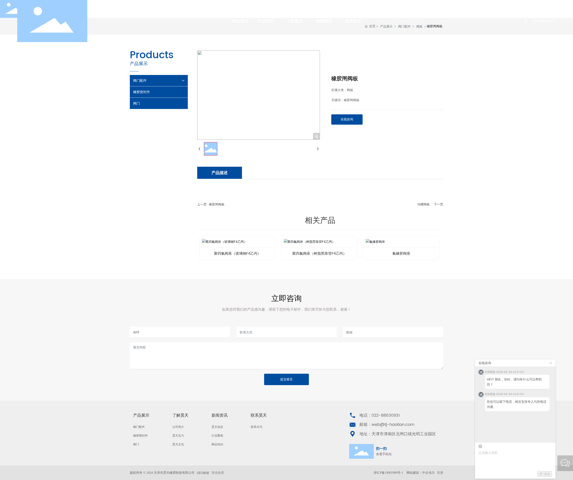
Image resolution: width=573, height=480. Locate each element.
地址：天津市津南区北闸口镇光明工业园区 (397, 434)
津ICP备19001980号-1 (388, 472)
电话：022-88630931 (379, 415)
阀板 (350, 90)
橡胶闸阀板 (216, 204)
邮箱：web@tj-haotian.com (386, 424)
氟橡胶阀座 (401, 253)
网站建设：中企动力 (420, 472)
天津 (440, 472)
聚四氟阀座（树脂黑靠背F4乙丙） (319, 253)
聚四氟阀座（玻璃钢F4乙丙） (237, 253)
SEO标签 (203, 473)
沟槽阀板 (423, 204)
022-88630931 (544, 21)
